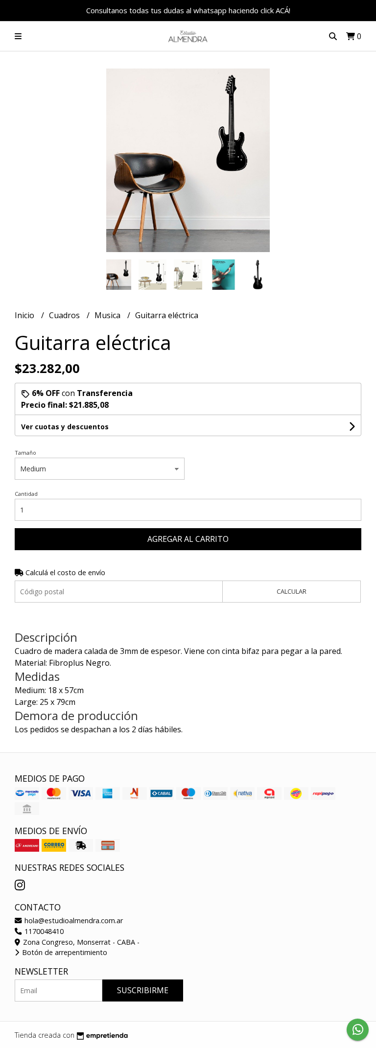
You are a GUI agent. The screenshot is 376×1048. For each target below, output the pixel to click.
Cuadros (65, 315)
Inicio (25, 315)
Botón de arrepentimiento (63, 952)
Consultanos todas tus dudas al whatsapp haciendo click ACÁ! (188, 10)
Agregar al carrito (188, 539)
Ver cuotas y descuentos (65, 426)
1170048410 (43, 931)
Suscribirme (142, 990)
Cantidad (26, 493)
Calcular (291, 591)
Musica (108, 315)
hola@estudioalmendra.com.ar (73, 920)
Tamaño (25, 452)
